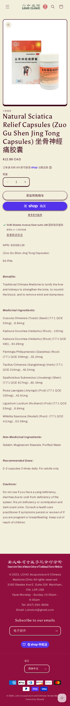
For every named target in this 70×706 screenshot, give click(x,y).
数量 (5, 174)
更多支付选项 (35, 215)
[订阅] (56, 630)
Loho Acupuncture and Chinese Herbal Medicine (39, 696)
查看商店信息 (15, 235)
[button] (7, 7)
